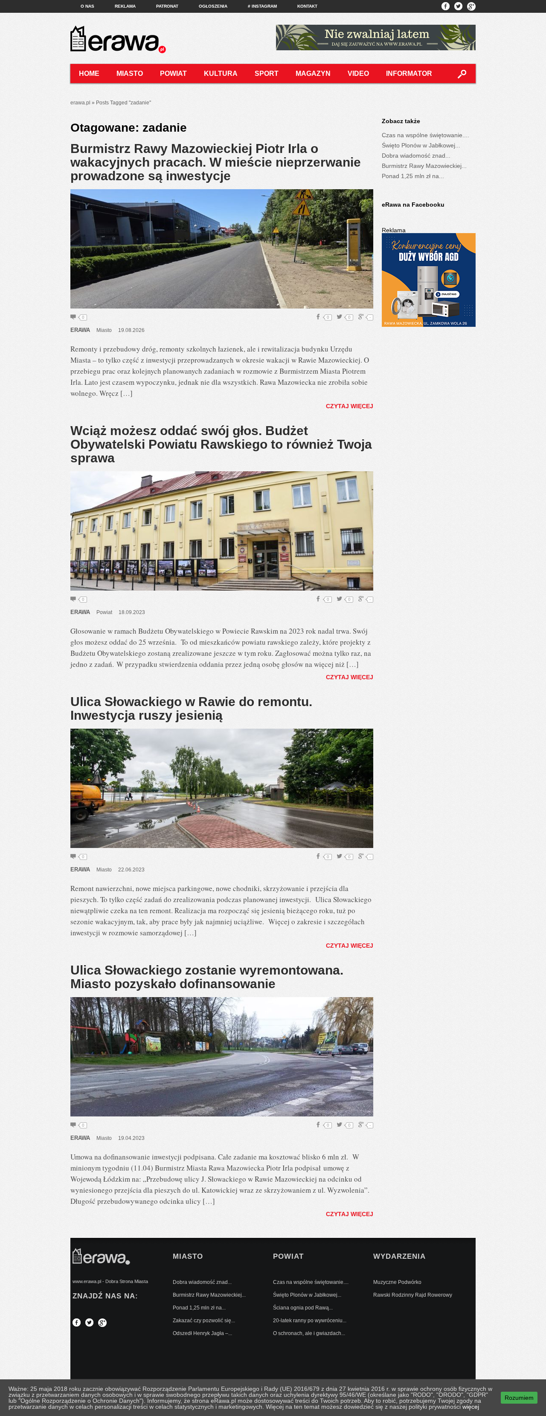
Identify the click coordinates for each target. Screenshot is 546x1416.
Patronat (167, 6)
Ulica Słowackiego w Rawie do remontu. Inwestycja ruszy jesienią (191, 708)
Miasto (129, 73)
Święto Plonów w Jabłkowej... (421, 145)
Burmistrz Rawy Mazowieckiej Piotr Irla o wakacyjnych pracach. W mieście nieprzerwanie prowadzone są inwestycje (215, 162)
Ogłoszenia (213, 6)
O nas (87, 6)
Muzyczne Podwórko (397, 1282)
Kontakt (307, 6)
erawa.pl (80, 103)
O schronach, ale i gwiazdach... (309, 1333)
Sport (267, 73)
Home (89, 73)
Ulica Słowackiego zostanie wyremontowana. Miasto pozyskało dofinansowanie (206, 977)
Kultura (221, 73)
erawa (80, 330)
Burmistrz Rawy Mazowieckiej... (424, 165)
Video (358, 73)
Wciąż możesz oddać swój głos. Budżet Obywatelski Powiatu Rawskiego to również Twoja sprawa (221, 444)
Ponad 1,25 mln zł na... (413, 176)
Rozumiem (519, 1397)
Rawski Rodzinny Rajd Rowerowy (412, 1295)
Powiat (173, 73)
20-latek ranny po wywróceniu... (309, 1321)
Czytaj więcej (349, 406)
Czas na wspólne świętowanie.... (425, 135)
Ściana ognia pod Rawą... (303, 1308)
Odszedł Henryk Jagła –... (202, 1333)
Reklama (125, 6)
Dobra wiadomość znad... (416, 155)
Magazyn (313, 73)
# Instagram (262, 6)
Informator (409, 73)
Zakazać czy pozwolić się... (204, 1321)
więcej (470, 1406)
